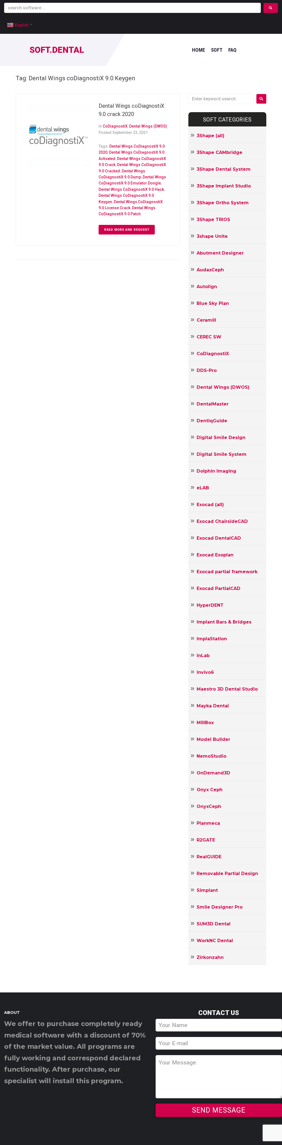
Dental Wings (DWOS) (148, 126)
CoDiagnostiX (115, 126)
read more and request (126, 229)
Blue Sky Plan (213, 303)
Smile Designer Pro (220, 907)
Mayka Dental (213, 705)
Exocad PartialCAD (218, 588)
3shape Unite (212, 236)
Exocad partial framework (227, 571)
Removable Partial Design (227, 873)
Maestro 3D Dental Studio (227, 689)
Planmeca (208, 823)
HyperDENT (210, 605)
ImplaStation (212, 638)
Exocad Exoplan (215, 555)
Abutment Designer (220, 253)
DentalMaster (213, 404)
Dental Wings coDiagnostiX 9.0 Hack (131, 189)
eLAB (203, 487)
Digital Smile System (221, 454)
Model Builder (213, 739)
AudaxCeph (210, 269)
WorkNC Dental (215, 940)
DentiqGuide (212, 420)
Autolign (207, 286)
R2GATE (206, 840)
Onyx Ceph (210, 789)
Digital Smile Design (221, 437)
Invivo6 (205, 672)
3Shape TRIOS (213, 219)
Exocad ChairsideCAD (222, 521)
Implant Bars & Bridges (224, 622)
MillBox (205, 722)
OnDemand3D (213, 773)
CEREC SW (209, 337)
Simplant (207, 890)
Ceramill (206, 320)
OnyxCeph (209, 806)
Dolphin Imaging (216, 471)
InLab (203, 655)
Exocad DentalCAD (219, 538)
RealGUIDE (209, 856)
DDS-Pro (207, 370)
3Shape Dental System (224, 169)
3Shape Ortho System (223, 202)
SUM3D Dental (214, 923)
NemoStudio (211, 756)
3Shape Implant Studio (224, 186)
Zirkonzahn (210, 957)
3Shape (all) (210, 135)
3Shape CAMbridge (219, 152)
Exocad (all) (210, 504)
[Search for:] (221, 99)
